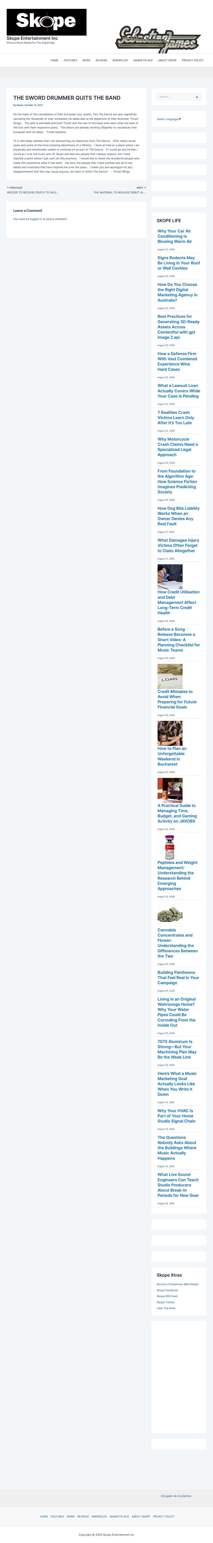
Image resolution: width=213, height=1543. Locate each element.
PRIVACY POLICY (164, 1516)
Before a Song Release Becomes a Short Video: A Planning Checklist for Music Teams (179, 639)
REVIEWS (83, 1516)
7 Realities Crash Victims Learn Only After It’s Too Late (176, 416)
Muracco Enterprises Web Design (178, 1283)
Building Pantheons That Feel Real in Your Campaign (178, 976)
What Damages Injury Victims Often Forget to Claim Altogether (178, 544)
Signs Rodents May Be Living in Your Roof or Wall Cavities (179, 262)
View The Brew (166, 1307)
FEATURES (57, 1516)
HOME (44, 1516)
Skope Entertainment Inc (32, 37)
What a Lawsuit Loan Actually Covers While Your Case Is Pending (179, 389)
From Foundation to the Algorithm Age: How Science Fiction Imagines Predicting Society (177, 481)
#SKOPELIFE (99, 1516)
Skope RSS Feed (167, 1295)
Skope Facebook (167, 1289)
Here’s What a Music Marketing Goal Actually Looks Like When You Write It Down (177, 1083)
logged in (36, 218)
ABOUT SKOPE (141, 1516)
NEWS (71, 1516)
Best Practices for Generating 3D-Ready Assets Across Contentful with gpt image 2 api (179, 326)
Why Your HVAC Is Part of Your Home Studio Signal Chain (177, 1115)
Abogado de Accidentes (176, 1496)
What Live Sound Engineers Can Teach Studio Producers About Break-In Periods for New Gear (178, 1184)
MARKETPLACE (119, 1516)
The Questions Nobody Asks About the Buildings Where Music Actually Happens (177, 1147)
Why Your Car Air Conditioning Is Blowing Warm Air (175, 235)
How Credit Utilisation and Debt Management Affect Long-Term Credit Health (179, 601)
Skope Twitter (165, 1301)
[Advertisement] (182, 1375)
